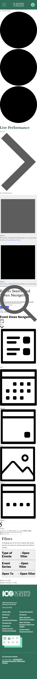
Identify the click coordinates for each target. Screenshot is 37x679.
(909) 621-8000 (7, 607)
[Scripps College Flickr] (9, 642)
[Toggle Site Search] (4, 5)
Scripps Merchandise (26, 612)
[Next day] (1, 525)
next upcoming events (12, 240)
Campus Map (6, 612)
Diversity (5, 617)
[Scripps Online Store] (17, 642)
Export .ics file (5, 580)
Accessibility (17, 659)
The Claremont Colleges (10, 656)
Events (2, 131)
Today (2, 528)
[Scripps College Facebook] (13, 638)
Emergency (22, 614)
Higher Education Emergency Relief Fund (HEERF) (26, 624)
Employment (6, 626)
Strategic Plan (6, 623)
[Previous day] (1, 523)
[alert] (18, 218)
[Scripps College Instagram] (4, 638)
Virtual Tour (6, 614)
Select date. (27, 531)
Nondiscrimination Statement (13, 661)
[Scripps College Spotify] (13, 642)
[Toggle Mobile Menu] (33, 5)
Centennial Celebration (9, 620)
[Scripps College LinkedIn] (4, 642)
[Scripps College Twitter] (17, 638)
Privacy (5, 663)
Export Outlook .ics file (8, 582)
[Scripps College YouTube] (9, 638)
